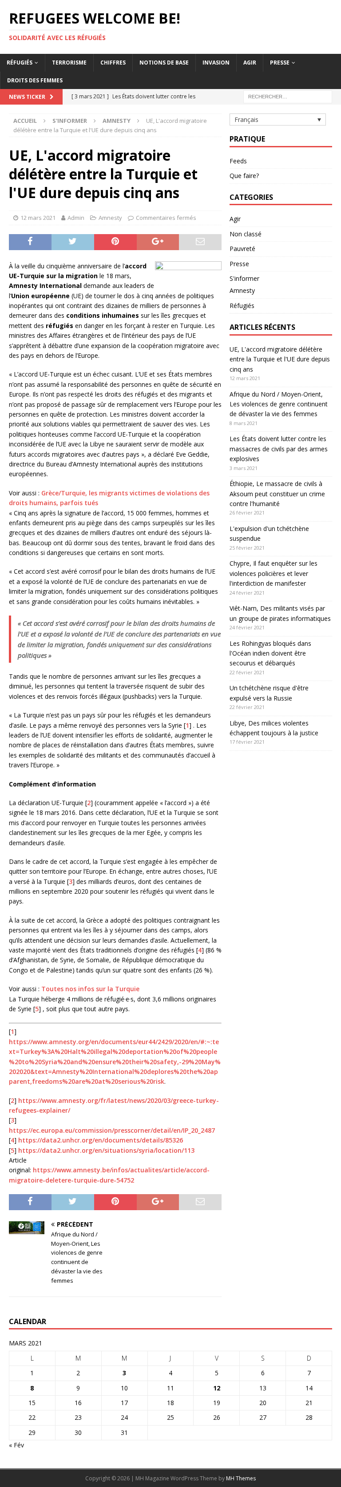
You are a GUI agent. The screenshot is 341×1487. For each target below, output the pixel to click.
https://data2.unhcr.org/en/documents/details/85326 (100, 1140)
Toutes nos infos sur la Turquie (90, 989)
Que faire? (244, 175)
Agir (249, 62)
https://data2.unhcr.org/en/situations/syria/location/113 (106, 1150)
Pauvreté (242, 248)
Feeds (238, 161)
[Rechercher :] (287, 96)
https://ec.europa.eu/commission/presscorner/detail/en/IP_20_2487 (112, 1130)
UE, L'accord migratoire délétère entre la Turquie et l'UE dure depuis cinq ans (280, 359)
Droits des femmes (35, 80)
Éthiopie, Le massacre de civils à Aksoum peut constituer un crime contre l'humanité (277, 493)
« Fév (16, 1445)
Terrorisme (69, 62)
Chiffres (113, 62)
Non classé (246, 234)
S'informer (69, 121)
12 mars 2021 (38, 218)
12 (216, 1388)
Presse (279, 62)
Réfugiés (19, 62)
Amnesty (110, 218)
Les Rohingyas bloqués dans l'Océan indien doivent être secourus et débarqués (270, 653)
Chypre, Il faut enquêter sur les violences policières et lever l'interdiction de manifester (273, 573)
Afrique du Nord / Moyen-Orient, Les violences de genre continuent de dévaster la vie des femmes (279, 404)
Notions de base (164, 62)
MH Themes (241, 1478)
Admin (75, 218)
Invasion (216, 62)
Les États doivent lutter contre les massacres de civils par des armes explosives (279, 448)
